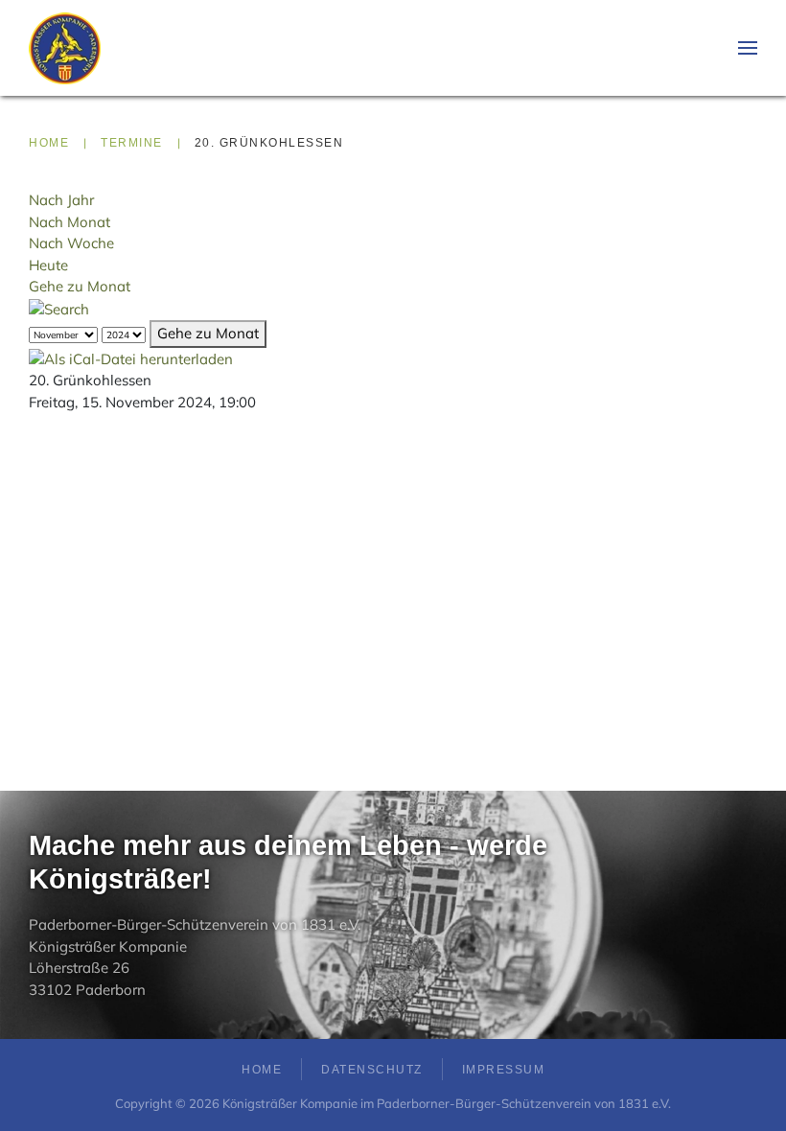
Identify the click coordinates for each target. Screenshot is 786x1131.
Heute (48, 265)
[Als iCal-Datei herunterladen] (131, 358)
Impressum (503, 1069)
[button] (747, 48)
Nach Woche (71, 243)
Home (262, 1069)
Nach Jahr (61, 200)
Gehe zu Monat (79, 286)
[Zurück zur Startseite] (65, 48)
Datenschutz (372, 1069)
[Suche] (59, 308)
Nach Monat (69, 222)
